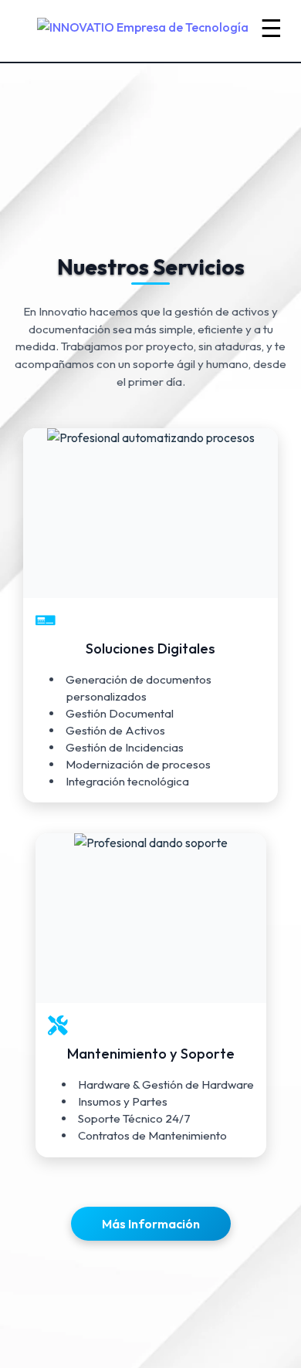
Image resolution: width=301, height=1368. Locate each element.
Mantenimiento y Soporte (150, 1053)
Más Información (151, 1223)
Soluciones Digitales (150, 648)
